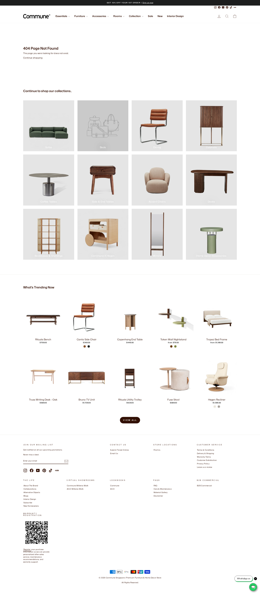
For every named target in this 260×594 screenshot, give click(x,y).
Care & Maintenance (163, 489)
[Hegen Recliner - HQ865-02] (214, 406)
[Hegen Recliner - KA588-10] (218, 406)
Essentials (62, 16)
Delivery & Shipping (205, 453)
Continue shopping (32, 57)
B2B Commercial (204, 485)
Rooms (117, 16)
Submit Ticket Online (119, 450)
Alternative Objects (31, 492)
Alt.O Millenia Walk (75, 489)
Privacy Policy (203, 463)
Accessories (99, 16)
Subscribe (27, 502)
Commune (114, 485)
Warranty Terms (204, 457)
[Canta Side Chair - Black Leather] (88, 346)
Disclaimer (158, 496)
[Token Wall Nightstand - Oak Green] (175, 346)
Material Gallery (161, 492)
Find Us (157, 450)
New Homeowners (31, 506)
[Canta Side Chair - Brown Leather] (84, 346)
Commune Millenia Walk (77, 485)
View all (130, 420)
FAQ (155, 485)
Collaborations (29, 489)
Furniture (79, 16)
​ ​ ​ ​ (154, 499)
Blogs (25, 496)
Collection (135, 16)
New (160, 16)
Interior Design (175, 16)
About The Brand (30, 485)
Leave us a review (204, 467)
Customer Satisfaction (207, 460)
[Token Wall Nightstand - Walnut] (171, 346)
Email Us (114, 453)
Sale (150, 16)
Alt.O (112, 489)
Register (27, 549)
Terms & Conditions (205, 450)
